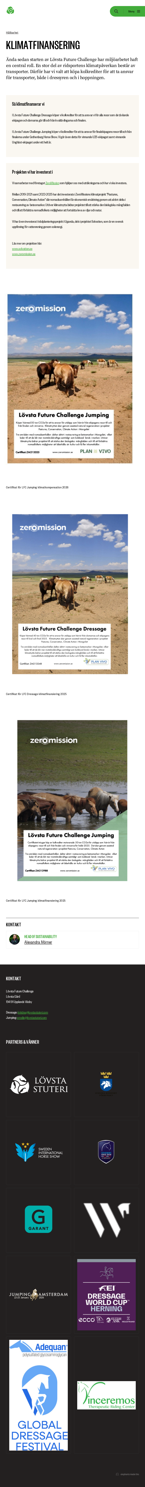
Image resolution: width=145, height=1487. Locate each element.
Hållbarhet (12, 32)
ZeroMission (52, 183)
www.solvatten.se (22, 248)
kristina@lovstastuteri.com (33, 1012)
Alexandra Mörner (38, 942)
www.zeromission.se (23, 254)
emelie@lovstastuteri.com (32, 1017)
